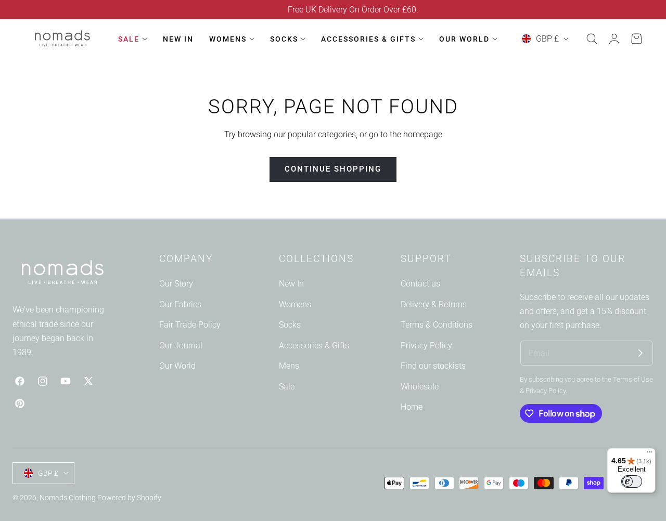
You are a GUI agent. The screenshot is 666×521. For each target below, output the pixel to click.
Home (411, 407)
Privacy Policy (426, 345)
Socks (290, 325)
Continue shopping (333, 169)
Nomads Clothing (68, 497)
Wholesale (420, 386)
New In (291, 284)
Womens (295, 304)
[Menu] (649, 454)
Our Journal (180, 345)
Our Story (176, 284)
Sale (286, 386)
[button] (591, 39)
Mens (289, 366)
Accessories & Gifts (314, 345)
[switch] (631, 481)
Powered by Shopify (129, 497)
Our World (177, 366)
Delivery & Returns (434, 304)
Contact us (420, 284)
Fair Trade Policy (190, 325)
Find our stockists (433, 366)
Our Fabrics (180, 304)
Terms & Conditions (436, 325)
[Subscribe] (640, 353)
